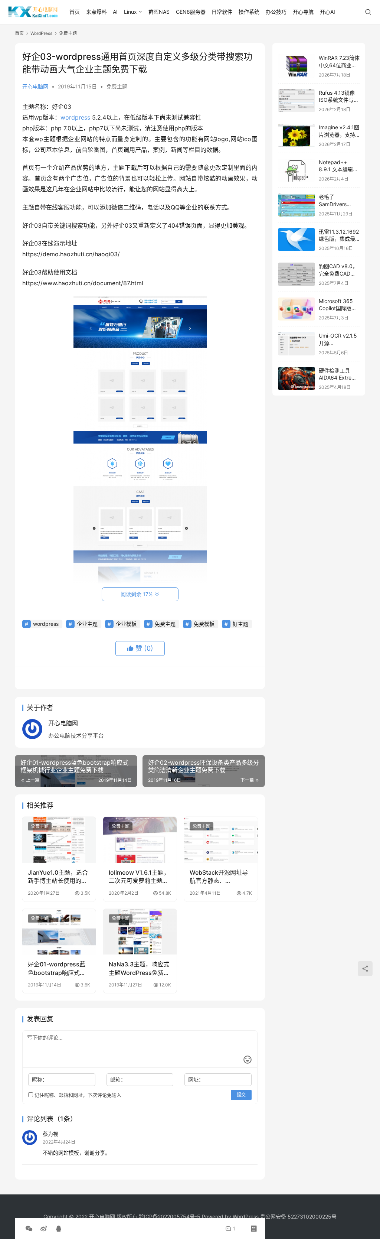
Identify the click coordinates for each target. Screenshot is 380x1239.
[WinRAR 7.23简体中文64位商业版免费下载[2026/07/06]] (296, 66)
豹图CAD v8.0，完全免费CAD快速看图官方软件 (338, 273)
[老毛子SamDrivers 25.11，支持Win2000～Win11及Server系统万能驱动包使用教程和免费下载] (296, 205)
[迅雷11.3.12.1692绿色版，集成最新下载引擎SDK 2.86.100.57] (296, 239)
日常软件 (222, 12)
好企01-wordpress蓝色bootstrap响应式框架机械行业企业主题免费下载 (57, 968)
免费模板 (204, 624)
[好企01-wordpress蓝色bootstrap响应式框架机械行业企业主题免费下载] (59, 932)
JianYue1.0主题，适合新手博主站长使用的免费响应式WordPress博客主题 (58, 877)
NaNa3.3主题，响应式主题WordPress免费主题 (139, 968)
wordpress (75, 117)
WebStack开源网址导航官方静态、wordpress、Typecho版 (220, 877)
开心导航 (303, 12)
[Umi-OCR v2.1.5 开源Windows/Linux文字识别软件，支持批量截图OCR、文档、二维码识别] (296, 343)
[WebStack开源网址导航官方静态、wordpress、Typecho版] (221, 840)
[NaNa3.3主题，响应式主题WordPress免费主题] (140, 932)
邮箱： (118, 1079)
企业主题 (87, 624)
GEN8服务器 (191, 12)
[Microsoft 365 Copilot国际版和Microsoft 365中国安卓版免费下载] (296, 309)
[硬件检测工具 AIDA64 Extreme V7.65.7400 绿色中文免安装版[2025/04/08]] (296, 378)
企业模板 (126, 624)
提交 (241, 1094)
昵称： (40, 1079)
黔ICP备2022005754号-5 (170, 1216)
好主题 (240, 624)
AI (115, 12)
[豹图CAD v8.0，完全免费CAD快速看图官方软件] (296, 274)
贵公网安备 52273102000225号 (298, 1216)
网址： (196, 1079)
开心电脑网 (35, 86)
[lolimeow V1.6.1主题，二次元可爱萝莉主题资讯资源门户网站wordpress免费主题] (140, 840)
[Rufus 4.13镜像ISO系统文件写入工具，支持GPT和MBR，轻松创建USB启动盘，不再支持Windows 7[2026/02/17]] (296, 101)
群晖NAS (159, 12)
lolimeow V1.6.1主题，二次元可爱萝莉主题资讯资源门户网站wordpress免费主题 (139, 877)
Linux (130, 12)
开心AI (327, 12)
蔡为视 (50, 1134)
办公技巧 (276, 12)
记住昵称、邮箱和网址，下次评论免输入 (77, 1095)
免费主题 (117, 86)
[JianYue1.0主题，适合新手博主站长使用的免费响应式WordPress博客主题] (59, 840)
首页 (74, 12)
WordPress (246, 1216)
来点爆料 (96, 12)
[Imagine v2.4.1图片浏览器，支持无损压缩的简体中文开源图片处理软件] (296, 135)
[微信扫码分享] (29, 1228)
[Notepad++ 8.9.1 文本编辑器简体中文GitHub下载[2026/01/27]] (296, 170)
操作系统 (249, 12)
